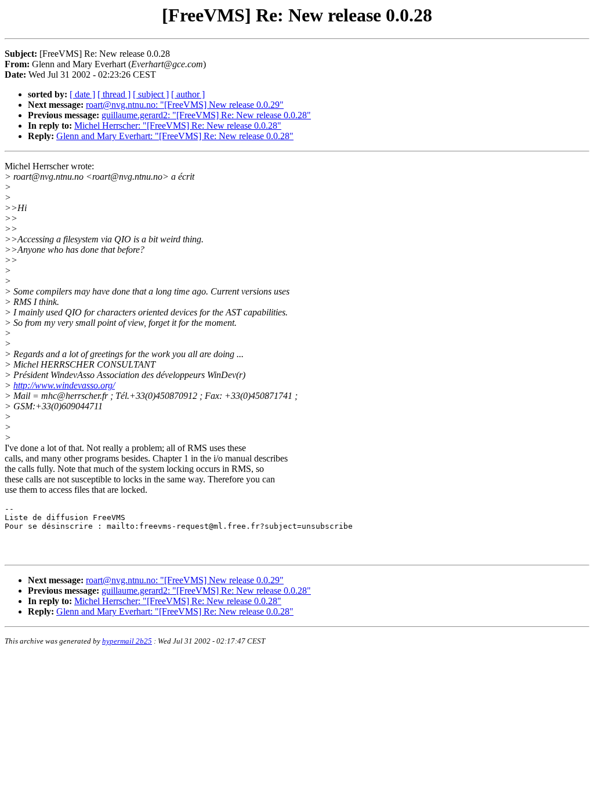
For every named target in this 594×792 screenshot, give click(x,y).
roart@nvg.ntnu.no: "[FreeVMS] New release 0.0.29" (185, 105)
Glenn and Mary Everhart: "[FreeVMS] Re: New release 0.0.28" (175, 136)
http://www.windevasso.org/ (64, 385)
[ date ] (82, 94)
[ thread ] (114, 94)
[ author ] (188, 94)
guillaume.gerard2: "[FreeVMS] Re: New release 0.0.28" (206, 115)
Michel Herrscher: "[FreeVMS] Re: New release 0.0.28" (177, 125)
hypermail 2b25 (127, 641)
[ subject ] (151, 94)
